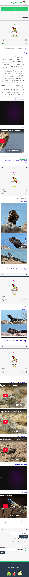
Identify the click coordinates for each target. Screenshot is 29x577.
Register (16, 9)
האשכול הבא (16, 538)
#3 (26, 306)
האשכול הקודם (23, 538)
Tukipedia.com (16, 2)
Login (12, 9)
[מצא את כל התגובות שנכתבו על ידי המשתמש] (2, 167)
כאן (26, 159)
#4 (26, 378)
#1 (26, 48)
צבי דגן (20, 49)
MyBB (9, 567)
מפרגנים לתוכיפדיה (21, 159)
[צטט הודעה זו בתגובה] (27, 167)
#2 (26, 198)
